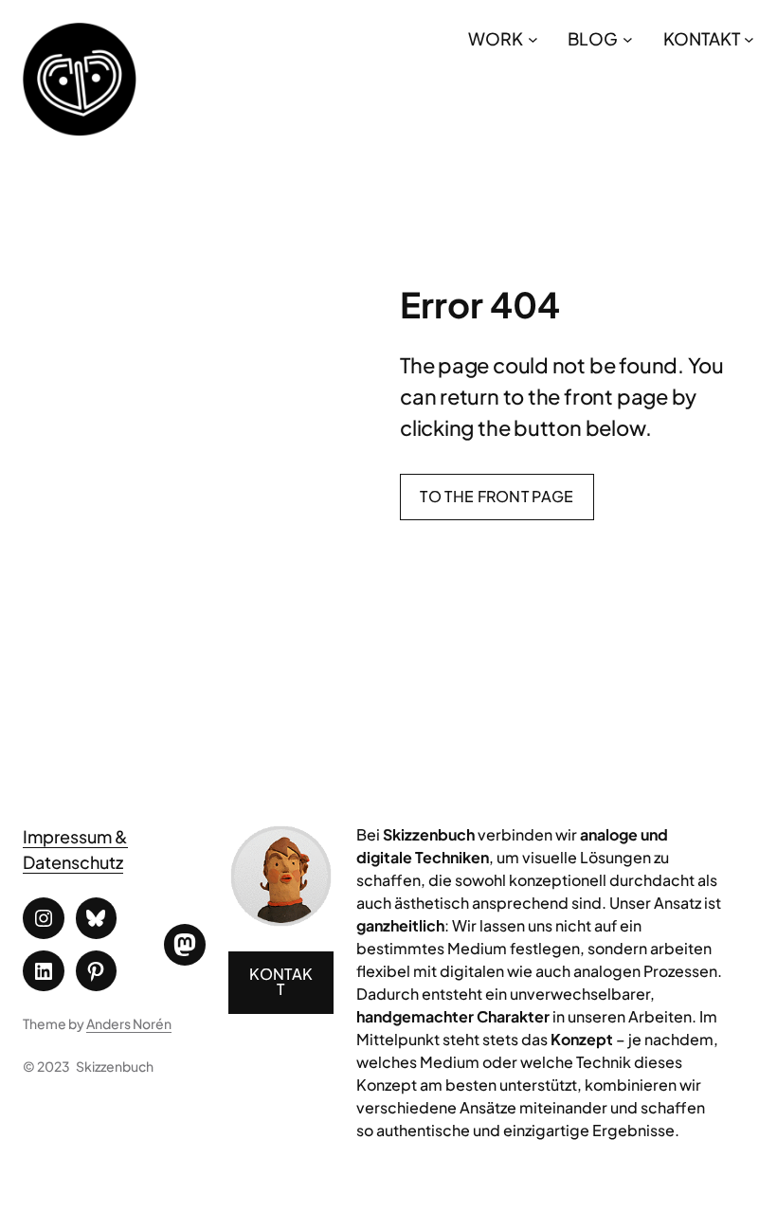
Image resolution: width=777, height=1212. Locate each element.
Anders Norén (129, 1023)
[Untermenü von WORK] (533, 38)
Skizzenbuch (115, 1066)
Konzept (582, 1039)
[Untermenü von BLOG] (628, 38)
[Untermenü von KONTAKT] (749, 38)
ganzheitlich (400, 925)
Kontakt (281, 981)
